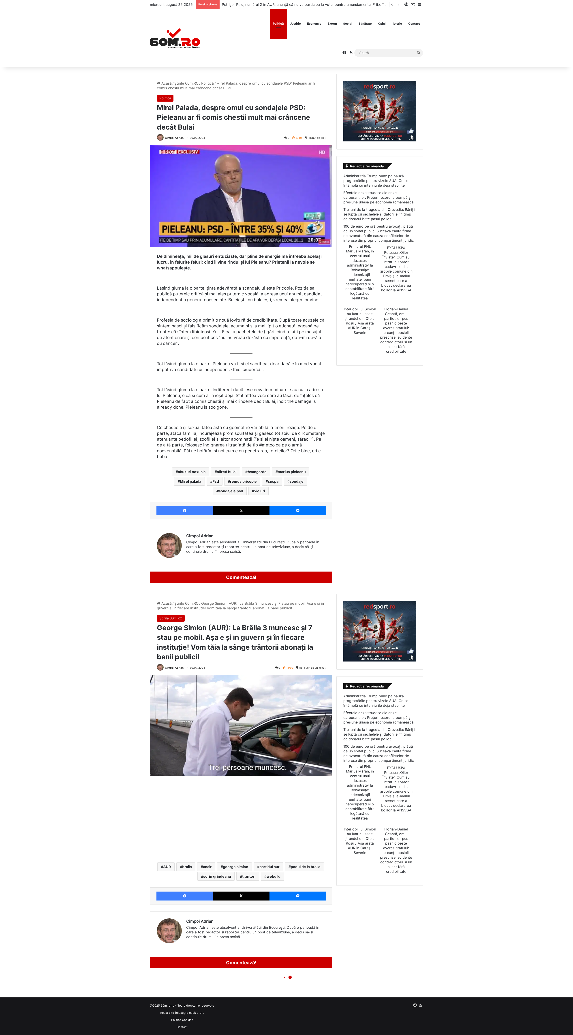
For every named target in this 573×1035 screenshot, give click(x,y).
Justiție (295, 23)
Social (347, 23)
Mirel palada (190, 481)
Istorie (397, 23)
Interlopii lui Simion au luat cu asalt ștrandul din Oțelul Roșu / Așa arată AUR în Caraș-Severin (360, 321)
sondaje (297, 481)
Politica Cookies (182, 1020)
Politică (278, 23)
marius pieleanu (292, 471)
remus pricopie (243, 481)
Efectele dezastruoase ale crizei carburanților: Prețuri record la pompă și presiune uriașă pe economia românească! (379, 197)
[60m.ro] (175, 38)
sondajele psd (231, 491)
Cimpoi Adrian (174, 137)
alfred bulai (226, 471)
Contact (414, 23)
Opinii (382, 23)
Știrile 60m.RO (186, 83)
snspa (273, 481)
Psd (215, 481)
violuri (259, 491)
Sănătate (365, 23)
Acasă (166, 83)
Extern (332, 23)
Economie (314, 23)
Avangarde (257, 471)
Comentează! (241, 577)
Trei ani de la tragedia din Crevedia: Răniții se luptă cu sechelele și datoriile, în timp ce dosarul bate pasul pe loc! (379, 214)
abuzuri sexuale (192, 471)
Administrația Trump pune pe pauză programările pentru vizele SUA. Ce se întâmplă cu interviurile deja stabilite (375, 181)
